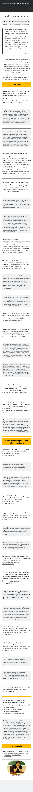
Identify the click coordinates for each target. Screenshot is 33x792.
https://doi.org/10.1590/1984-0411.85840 (13, 336)
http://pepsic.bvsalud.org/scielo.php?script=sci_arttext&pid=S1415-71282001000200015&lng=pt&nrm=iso (13, 711)
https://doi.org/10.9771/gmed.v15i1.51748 (16, 320)
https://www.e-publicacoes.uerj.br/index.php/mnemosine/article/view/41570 (16, 410)
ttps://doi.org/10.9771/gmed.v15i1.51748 (14, 268)
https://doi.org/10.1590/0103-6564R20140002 (15, 392)
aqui (18, 191)
